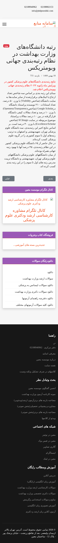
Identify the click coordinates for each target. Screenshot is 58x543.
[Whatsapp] (11, 10)
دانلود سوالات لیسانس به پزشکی (36, 285)
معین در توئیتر (49, 435)
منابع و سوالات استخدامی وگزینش (39, 499)
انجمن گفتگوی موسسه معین (42, 388)
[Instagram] (16, 10)
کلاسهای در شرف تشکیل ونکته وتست (38, 371)
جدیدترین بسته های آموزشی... (29, 245)
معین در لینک (49, 459)
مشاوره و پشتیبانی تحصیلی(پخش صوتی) (36, 406)
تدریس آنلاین (50, 475)
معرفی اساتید (49, 353)
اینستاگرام (51, 453)
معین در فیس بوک (47, 441)
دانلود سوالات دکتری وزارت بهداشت (34, 291)
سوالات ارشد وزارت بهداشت (38, 278)
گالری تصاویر (49, 447)
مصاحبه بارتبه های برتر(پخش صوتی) (38, 412)
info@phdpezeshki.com (42, 10)
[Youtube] (16, 6)
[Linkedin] (11, 6)
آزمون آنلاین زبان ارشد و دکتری (41, 511)
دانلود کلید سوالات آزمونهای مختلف (34, 305)
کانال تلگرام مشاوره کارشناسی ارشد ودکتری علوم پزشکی (29, 215)
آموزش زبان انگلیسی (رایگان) (41, 481)
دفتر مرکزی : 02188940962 (43, 347)
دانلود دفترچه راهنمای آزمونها (37, 298)
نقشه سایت (50, 365)
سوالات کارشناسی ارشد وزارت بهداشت (36, 487)
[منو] (4, 24)
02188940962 (30, 7)
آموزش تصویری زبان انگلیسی (41, 505)
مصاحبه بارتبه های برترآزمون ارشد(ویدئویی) (35, 400)
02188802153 (47, 7)
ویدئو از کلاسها (49, 418)
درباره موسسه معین (46, 359)
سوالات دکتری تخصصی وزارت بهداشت (37, 493)
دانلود (50, 272)
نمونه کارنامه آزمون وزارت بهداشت (39, 394)
